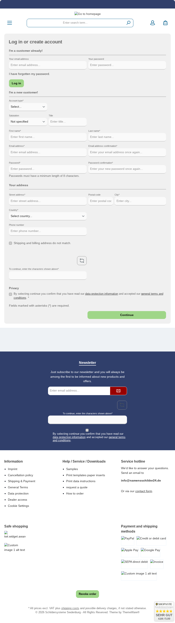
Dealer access (17, 499)
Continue (127, 315)
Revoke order (87, 594)
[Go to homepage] (87, 14)
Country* (13, 210)
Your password (96, 59)
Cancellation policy (20, 475)
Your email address (19, 59)
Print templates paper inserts (85, 475)
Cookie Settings (18, 505)
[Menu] (9, 23)
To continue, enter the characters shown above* (34, 269)
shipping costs (70, 608)
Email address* (17, 146)
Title (51, 115)
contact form (143, 491)
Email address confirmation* (102, 146)
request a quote (77, 487)
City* (117, 194)
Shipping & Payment (21, 481)
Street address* (17, 194)
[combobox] (75, 23)
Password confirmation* (100, 162)
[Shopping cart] (165, 23)
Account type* (16, 100)
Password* (14, 162)
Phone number (16, 225)
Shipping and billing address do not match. (42, 243)
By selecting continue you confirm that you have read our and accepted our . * (88, 295)
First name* (15, 131)
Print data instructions (80, 481)
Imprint (12, 469)
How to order (75, 493)
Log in (16, 83)
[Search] (128, 23)
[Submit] (118, 391)
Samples (72, 469)
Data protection (18, 493)
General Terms (18, 487)
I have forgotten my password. (29, 74)
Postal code (94, 194)
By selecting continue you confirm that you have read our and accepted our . (89, 437)
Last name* (94, 131)
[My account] (152, 23)
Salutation (14, 115)
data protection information (101, 293)
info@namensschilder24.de (141, 480)
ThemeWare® (131, 612)
